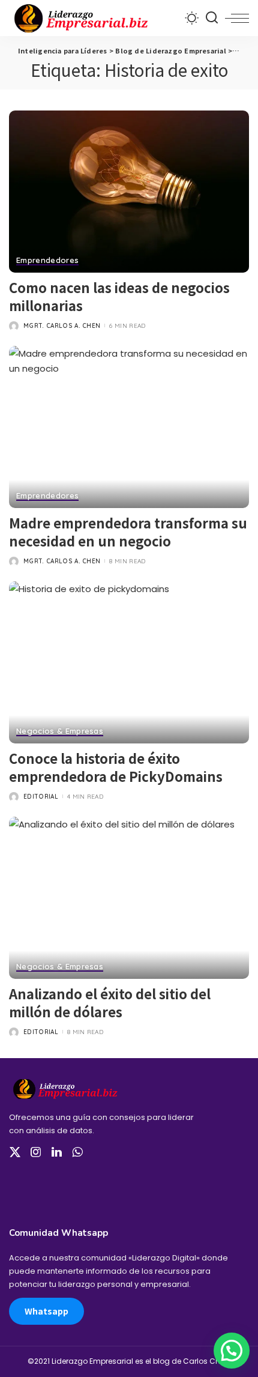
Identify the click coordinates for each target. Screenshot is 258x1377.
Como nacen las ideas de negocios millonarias (119, 296)
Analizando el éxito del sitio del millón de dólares (110, 1002)
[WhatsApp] (77, 1152)
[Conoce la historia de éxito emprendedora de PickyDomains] (129, 662)
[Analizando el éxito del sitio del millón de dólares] (129, 898)
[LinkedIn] (56, 1152)
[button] (232, 1351)
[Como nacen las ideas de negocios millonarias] (129, 191)
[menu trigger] (237, 18)
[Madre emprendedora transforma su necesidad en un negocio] (129, 427)
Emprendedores (47, 260)
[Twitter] (15, 1152)
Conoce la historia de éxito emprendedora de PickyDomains (116, 766)
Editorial (40, 796)
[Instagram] (36, 1152)
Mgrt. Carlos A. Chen (61, 326)
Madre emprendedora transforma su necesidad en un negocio (128, 531)
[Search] (212, 18)
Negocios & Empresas (59, 731)
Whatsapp (46, 1311)
